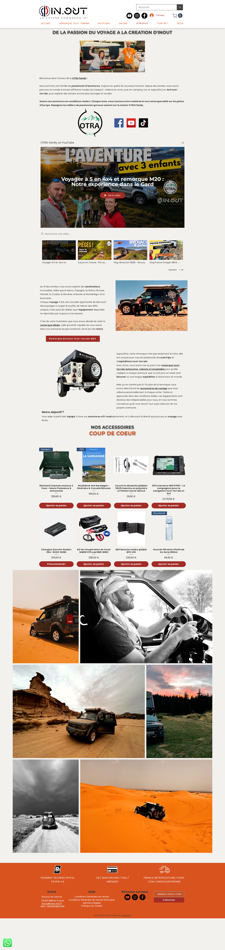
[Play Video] (59, 252)
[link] (178, 15)
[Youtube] (129, 16)
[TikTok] (143, 122)
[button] (104, 23)
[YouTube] (131, 122)
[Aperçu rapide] (131, 465)
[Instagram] (137, 16)
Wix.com (126, 915)
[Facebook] (144, 16)
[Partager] (181, 143)
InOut (51, 892)
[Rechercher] (180, 7)
